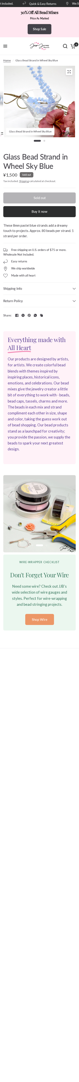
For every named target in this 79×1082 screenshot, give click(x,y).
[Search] (65, 46)
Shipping (24, 181)
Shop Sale (39, 29)
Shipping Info (12, 288)
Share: (7, 315)
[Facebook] (17, 315)
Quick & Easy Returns (40, 3)
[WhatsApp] (35, 315)
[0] (72, 46)
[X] (23, 315)
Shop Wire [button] (39, 619)
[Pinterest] (29, 315)
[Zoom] (69, 71)
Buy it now (39, 211)
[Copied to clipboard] (41, 315)
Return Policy (13, 301)
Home (7, 60)
